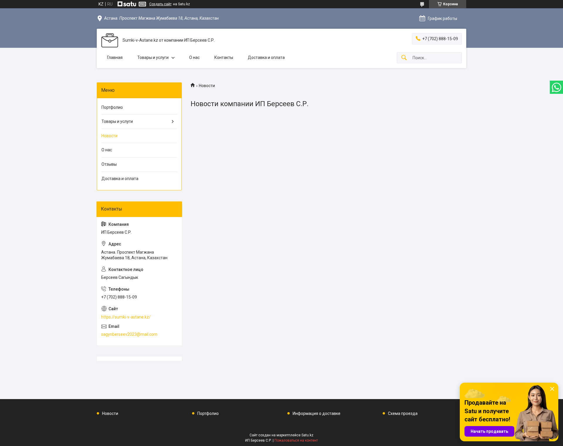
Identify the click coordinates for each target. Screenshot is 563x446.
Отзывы (109, 164)
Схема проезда (403, 413)
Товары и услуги (153, 57)
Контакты (223, 57)
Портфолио (112, 107)
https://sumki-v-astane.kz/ (126, 317)
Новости (109, 135)
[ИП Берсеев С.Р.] (109, 40)
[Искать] (404, 57)
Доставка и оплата (266, 57)
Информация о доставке (316, 413)
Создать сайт (160, 4)
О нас (194, 57)
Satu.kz (307, 435)
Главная (115, 57)
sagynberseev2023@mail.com (129, 334)
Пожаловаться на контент (296, 440)
